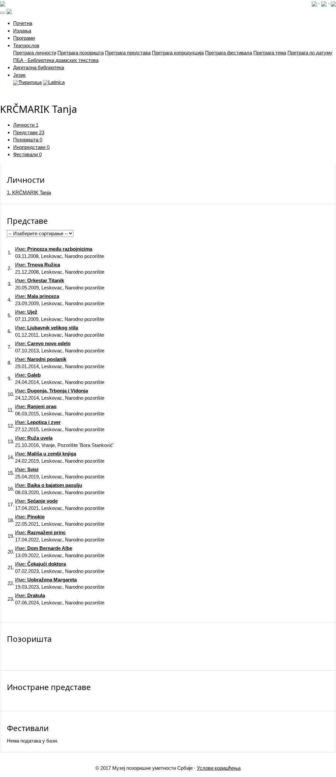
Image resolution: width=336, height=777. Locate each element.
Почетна (22, 23)
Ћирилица (30, 82)
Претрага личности (34, 52)
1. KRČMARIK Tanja (29, 192)
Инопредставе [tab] (31, 147)
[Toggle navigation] (2, 13)
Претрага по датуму (309, 52)
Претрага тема (269, 52)
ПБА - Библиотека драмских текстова (55, 60)
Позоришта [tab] (27, 139)
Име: (53, 249)
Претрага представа (128, 52)
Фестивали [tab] (27, 154)
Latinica (56, 82)
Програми (24, 38)
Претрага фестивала (228, 52)
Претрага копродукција (178, 52)
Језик (19, 75)
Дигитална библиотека (38, 67)
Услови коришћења (219, 768)
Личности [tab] (25, 125)
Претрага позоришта (80, 52)
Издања (22, 30)
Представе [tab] (28, 132)
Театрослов (26, 45)
